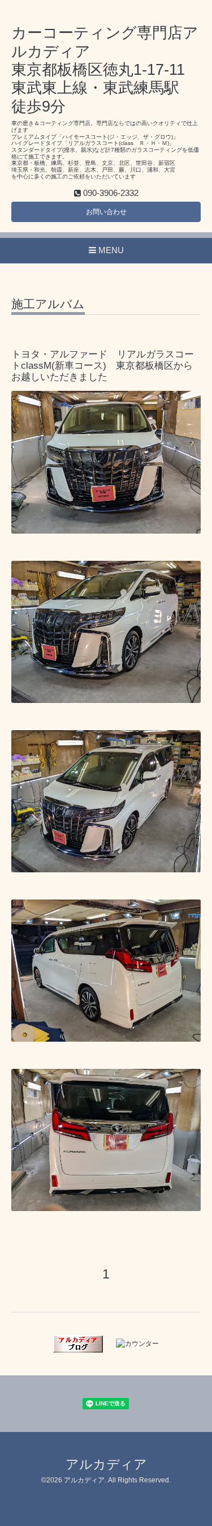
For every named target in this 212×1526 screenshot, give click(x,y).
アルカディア (106, 1464)
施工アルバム (48, 304)
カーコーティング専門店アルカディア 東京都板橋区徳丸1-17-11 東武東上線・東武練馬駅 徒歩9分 (104, 69)
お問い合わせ (106, 212)
